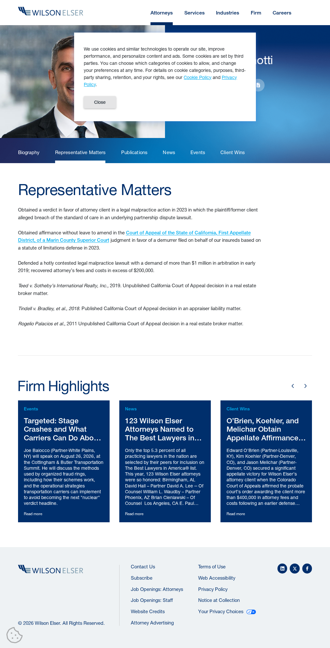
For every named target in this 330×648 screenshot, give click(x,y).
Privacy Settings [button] (16, 636)
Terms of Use (212, 566)
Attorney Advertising (152, 622)
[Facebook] (307, 569)
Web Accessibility (216, 578)
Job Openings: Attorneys (157, 589)
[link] (29, 152)
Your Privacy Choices (220, 611)
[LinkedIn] (282, 569)
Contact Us (143, 566)
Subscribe (141, 578)
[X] (295, 569)
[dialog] (165, 77)
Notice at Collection (219, 600)
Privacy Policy (213, 589)
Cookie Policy (197, 77)
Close (100, 102)
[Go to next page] (305, 385)
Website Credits (148, 611)
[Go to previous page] (292, 385)
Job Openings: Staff (152, 600)
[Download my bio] (258, 85)
